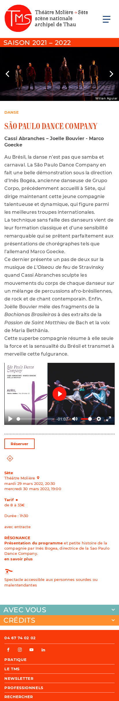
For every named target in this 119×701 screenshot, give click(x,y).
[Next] (111, 74)
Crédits (19, 620)
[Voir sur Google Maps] (40, 478)
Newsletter (19, 678)
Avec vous (24, 610)
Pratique (15, 659)
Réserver (20, 443)
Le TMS (12, 668)
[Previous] (8, 74)
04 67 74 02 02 (20, 637)
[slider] (35, 419)
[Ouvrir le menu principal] (106, 19)
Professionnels (23, 687)
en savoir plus (18, 559)
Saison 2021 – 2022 (37, 43)
